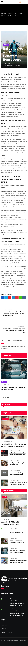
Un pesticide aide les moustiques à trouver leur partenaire (17, 542)
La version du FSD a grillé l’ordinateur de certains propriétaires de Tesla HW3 (11, 524)
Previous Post (8, 309)
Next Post (21, 326)
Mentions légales (7, 632)
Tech (10, 598)
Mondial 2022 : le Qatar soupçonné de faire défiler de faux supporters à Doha (14, 330)
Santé (11, 608)
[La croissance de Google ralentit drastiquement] (4, 473)
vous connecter (12, 346)
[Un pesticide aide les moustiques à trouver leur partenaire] (4, 541)
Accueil (4, 625)
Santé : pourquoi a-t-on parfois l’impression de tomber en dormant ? (16, 532)
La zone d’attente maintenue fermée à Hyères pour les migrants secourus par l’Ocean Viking (13, 313)
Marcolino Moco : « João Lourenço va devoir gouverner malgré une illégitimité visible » (13, 446)
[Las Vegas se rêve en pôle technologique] (4, 463)
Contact (4, 628)
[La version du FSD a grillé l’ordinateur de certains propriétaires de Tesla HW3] (14, 505)
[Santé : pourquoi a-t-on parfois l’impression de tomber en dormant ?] (4, 531)
